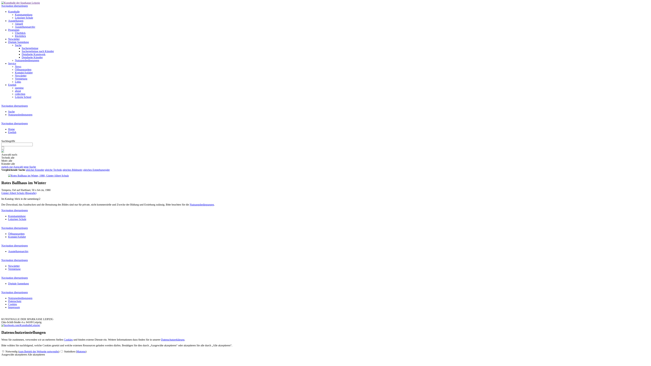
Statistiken (74, 351)
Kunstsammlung (23, 14)
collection (20, 94)
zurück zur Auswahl (12, 166)
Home (11, 129)
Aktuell (19, 23)
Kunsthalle (14, 11)
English (12, 84)
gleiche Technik (53, 169)
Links (18, 81)
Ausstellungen (15, 20)
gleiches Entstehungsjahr (96, 169)
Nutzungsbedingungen (27, 60)
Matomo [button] (81, 351)
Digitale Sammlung (18, 42)
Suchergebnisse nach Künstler (38, 51)
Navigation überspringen (14, 5)
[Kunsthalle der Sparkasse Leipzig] (20, 2)
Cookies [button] (68, 339)
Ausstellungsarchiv (25, 26)
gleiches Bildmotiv (73, 169)
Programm (13, 29)
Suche (18, 45)
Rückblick (20, 36)
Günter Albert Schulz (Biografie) (18, 193)
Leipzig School (23, 97)
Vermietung (21, 78)
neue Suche (30, 166)
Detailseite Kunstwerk (33, 54)
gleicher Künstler (35, 169)
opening (19, 87)
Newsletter (14, 39)
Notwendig (32, 351)
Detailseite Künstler (32, 57)
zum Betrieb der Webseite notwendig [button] (38, 351)
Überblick (20, 33)
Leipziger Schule (24, 17)
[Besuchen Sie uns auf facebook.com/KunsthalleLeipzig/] (20, 325)
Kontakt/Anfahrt (24, 72)
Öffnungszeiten (23, 69)
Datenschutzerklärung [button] (172, 339)
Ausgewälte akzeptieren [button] (14, 354)
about (18, 90)
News (18, 66)
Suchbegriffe (8, 141)
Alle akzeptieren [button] (36, 354)
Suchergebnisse (30, 48)
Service (12, 63)
